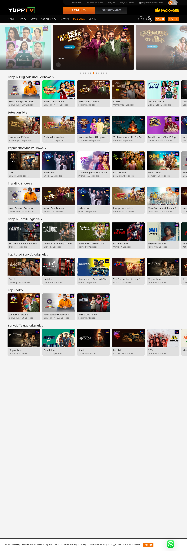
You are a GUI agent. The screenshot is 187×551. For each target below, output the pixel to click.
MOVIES (65, 19)
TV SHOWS (79, 19)
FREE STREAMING (111, 10)
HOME (11, 19)
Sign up (173, 19)
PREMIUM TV (79, 10)
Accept (148, 544)
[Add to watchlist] (58, 64)
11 (106, 73)
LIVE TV (22, 19)
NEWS (34, 19)
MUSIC (92, 19)
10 (103, 73)
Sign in (160, 19)
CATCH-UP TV (48, 19)
